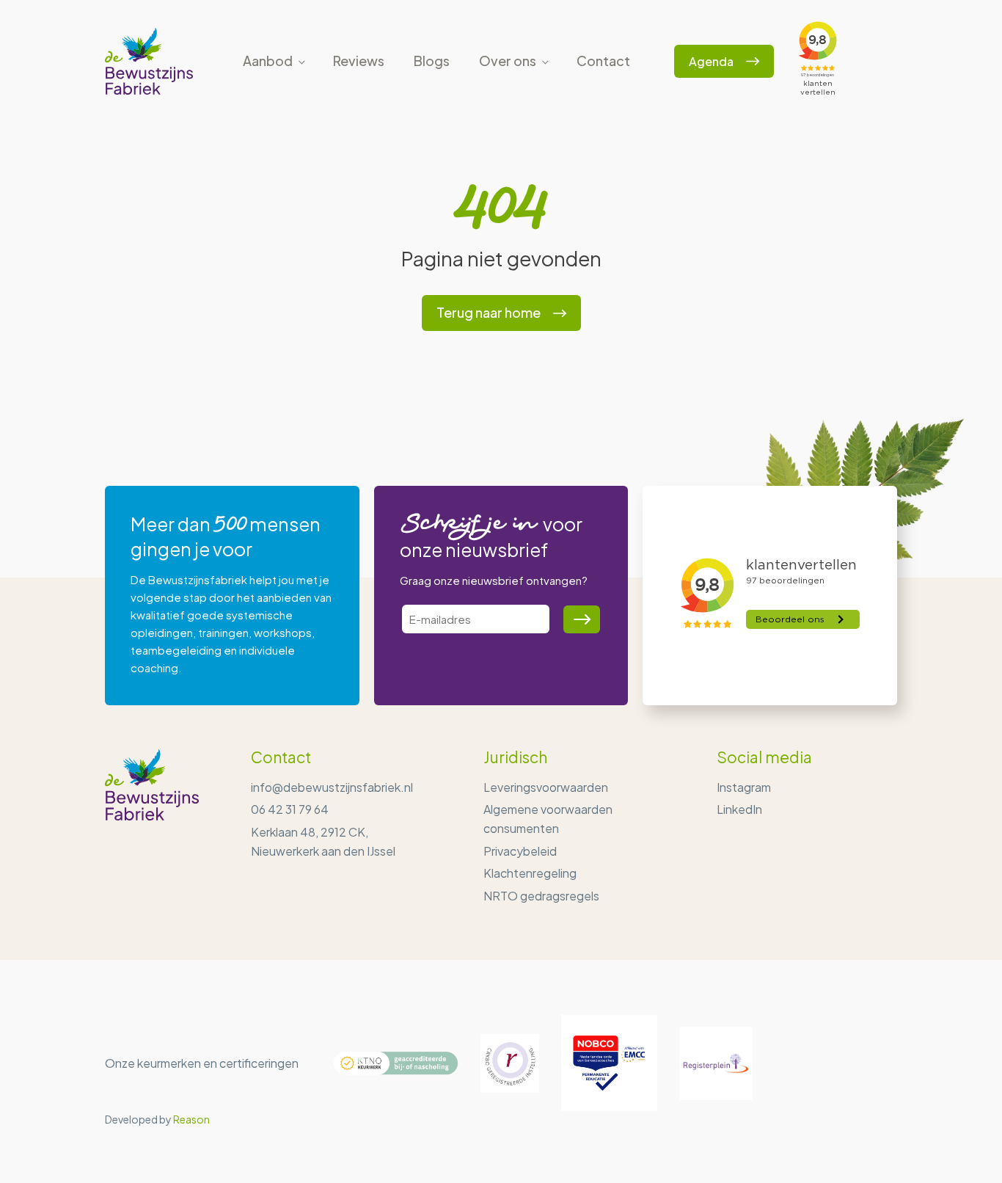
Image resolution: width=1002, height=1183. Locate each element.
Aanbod (268, 60)
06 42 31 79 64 (290, 809)
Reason (191, 1119)
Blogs (432, 60)
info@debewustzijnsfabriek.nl (332, 787)
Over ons (507, 60)
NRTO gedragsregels (541, 895)
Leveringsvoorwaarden (545, 787)
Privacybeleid (520, 851)
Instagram (744, 787)
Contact (603, 60)
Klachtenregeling (530, 873)
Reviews (358, 60)
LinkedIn (739, 809)
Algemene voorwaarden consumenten (547, 818)
